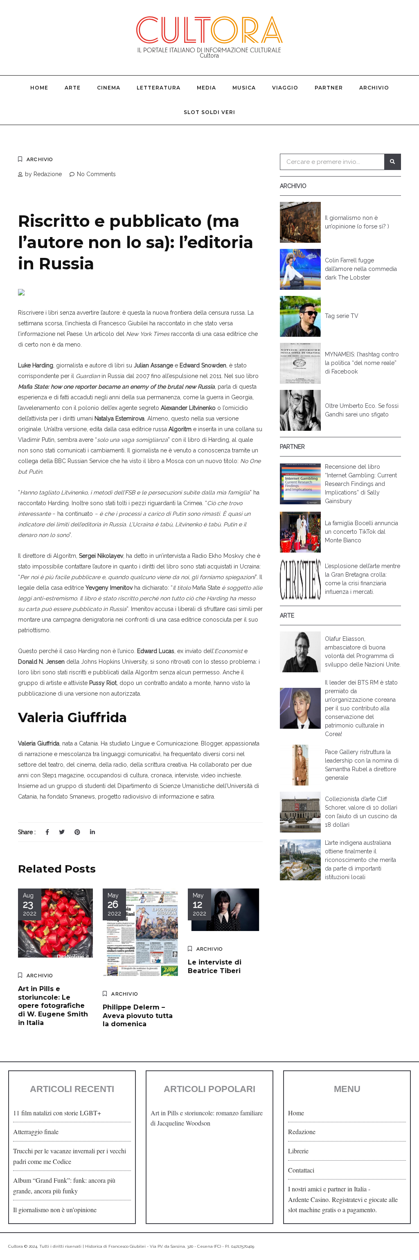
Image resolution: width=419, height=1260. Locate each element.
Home (39, 88)
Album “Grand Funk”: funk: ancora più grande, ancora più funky (64, 1185)
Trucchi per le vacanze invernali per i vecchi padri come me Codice (69, 1156)
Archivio (374, 88)
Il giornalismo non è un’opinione (55, 1209)
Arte (73, 88)
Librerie (298, 1150)
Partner (329, 88)
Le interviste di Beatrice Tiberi (214, 966)
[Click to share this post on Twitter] (62, 832)
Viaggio (285, 88)
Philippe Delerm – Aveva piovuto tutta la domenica (138, 1015)
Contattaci (301, 1170)
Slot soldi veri (209, 112)
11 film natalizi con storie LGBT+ (57, 1112)
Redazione (301, 1131)
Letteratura (158, 88)
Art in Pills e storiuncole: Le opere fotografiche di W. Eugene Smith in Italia (53, 1006)
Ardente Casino (308, 1199)
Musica (244, 88)
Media (206, 88)
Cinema (108, 88)
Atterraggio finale (36, 1131)
